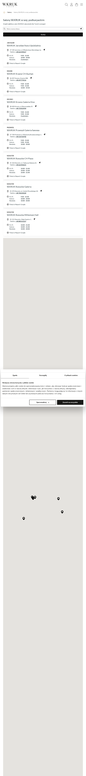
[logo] (9, 5)
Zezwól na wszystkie (70, 402)
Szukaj (43, 34)
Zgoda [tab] (15, 375)
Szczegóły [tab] (43, 375)
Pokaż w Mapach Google (17, 63)
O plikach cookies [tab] (71, 375)
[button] (58, 499)
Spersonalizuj (41, 402)
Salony (9, 12)
